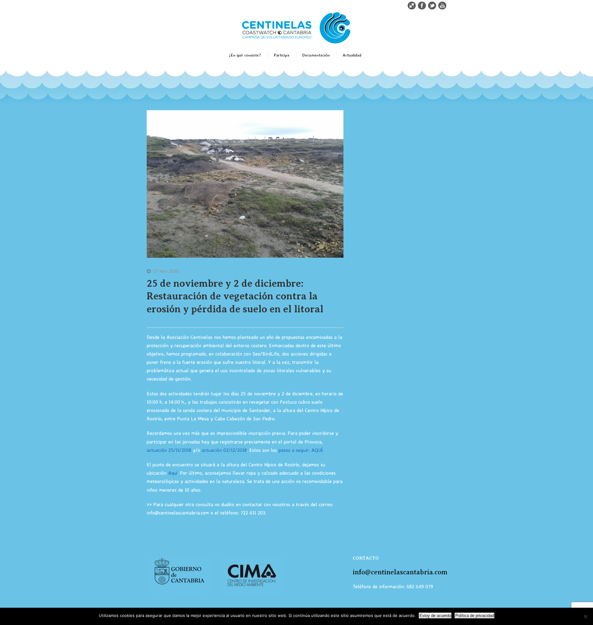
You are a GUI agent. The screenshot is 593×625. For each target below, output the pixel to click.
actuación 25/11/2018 (169, 450)
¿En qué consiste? (245, 55)
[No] (585, 616)
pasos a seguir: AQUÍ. (302, 450)
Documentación (316, 55)
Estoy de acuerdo (435, 615)
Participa (281, 55)
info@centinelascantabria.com (400, 572)
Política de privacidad (474, 615)
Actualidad (352, 55)
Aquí (172, 473)
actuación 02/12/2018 (224, 450)
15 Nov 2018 (166, 271)
